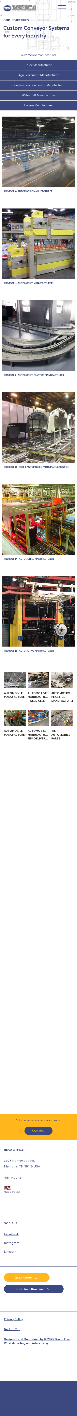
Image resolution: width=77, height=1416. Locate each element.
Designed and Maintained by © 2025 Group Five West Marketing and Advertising (37, 1021)
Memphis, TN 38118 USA (22, 847)
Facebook (11, 915)
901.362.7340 (13, 858)
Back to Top (12, 1009)
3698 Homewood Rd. (19, 841)
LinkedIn (10, 932)
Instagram (11, 923)
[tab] (38, 55)
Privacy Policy (13, 999)
